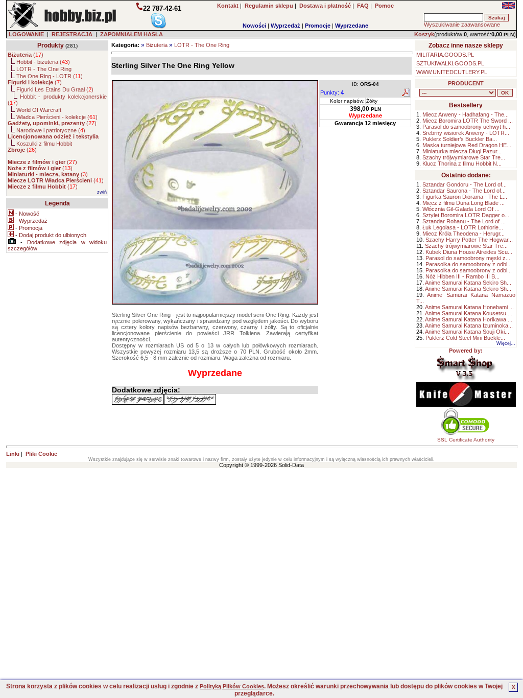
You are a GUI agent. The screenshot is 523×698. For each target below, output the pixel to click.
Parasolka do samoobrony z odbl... (468, 264)
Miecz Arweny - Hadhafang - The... (465, 114)
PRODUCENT (466, 83)
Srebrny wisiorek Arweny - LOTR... (465, 133)
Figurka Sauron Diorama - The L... (464, 197)
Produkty (50, 45)
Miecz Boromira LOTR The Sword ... (467, 121)
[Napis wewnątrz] (138, 399)
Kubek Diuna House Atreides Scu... (468, 252)
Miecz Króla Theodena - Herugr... (463, 233)
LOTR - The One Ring (201, 45)
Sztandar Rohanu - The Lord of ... (464, 221)
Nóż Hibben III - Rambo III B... (462, 276)
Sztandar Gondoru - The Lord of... (464, 184)
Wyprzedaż (285, 25)
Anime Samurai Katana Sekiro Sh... (468, 283)
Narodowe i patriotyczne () (50, 130)
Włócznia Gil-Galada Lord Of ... (461, 209)
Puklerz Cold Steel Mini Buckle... (465, 338)
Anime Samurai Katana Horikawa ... (468, 319)
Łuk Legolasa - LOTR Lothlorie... (462, 227)
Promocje (317, 25)
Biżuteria (157, 45)
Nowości (254, 25)
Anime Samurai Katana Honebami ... (469, 307)
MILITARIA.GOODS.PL (445, 55)
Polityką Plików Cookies (232, 686)
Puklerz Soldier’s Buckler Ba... (459, 139)
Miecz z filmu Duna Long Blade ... (463, 203)
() (25, 55)
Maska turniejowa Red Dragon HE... (466, 145)
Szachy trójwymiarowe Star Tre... (463, 157)
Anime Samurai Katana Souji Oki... (467, 332)
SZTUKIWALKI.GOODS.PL (450, 63)
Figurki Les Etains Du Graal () (54, 89)
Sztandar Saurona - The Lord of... (464, 191)
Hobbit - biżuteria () (43, 62)
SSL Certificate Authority (465, 440)
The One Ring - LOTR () (49, 76)
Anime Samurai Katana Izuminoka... (469, 325)
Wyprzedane (351, 25)
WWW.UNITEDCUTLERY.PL (451, 72)
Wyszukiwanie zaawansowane (462, 24)
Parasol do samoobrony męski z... (467, 258)
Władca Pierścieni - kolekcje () (57, 117)
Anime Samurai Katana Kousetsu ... (468, 313)
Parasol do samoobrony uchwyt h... (466, 127)
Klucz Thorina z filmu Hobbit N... (462, 163)
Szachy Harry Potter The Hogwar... (469, 240)
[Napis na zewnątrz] (190, 399)
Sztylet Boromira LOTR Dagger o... (465, 215)
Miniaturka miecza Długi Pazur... (462, 151)
